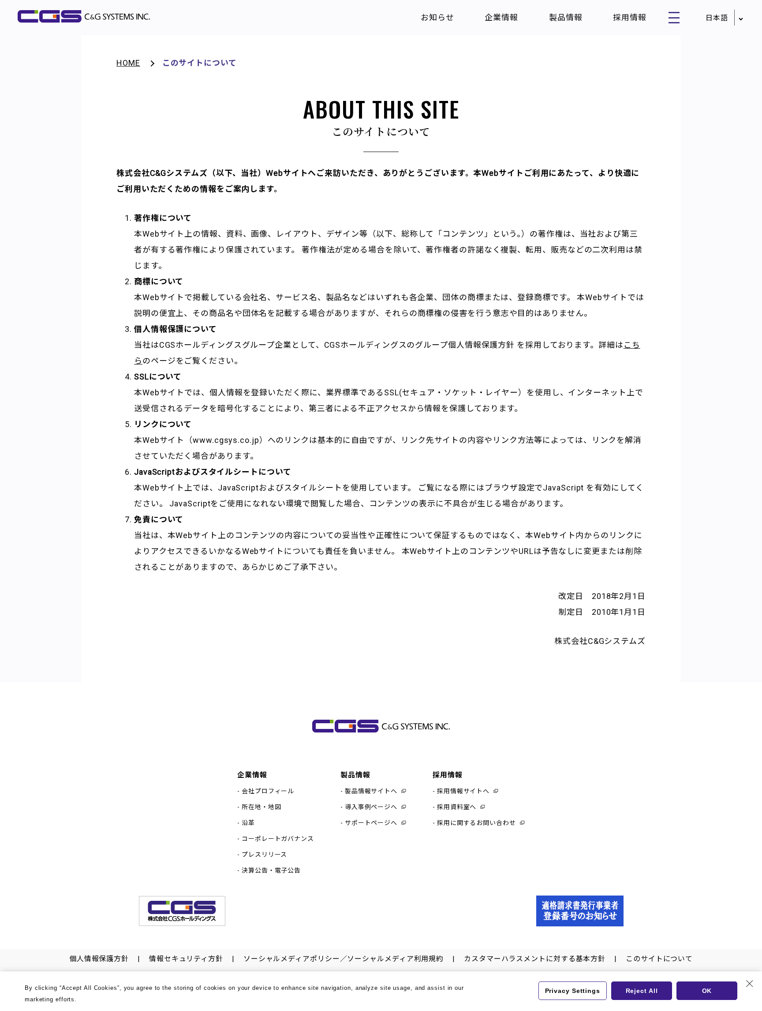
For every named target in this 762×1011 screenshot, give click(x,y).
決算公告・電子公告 (271, 870)
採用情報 (629, 17)
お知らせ (437, 17)
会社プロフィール (268, 791)
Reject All (642, 990)
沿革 (248, 822)
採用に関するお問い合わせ (476, 822)
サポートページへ (371, 822)
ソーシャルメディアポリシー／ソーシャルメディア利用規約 (343, 959)
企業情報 (501, 17)
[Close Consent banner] (749, 983)
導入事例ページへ (371, 806)
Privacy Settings (572, 990)
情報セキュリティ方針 (186, 959)
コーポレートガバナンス (278, 838)
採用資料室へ (456, 806)
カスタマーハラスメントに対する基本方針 (534, 959)
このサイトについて (659, 959)
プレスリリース (264, 854)
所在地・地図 (261, 806)
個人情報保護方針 (99, 959)
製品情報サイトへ (371, 791)
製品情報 (566, 17)
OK (707, 990)
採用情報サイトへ (463, 791)
